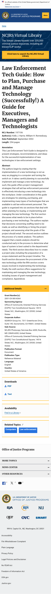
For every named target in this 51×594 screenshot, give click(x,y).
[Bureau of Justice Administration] (10, 510)
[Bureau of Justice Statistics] (25, 511)
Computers (11, 429)
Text (10, 394)
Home (4, 26)
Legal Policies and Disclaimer (13, 559)
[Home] (25, 15)
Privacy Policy (7, 553)
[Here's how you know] (25, 4)
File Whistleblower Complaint (13, 541)
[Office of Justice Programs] (5, 15)
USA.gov (5, 577)
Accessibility (6, 535)
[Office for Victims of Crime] (25, 519)
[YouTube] (21, 484)
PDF (9, 386)
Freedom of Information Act (13, 571)
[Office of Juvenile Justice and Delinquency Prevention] (10, 520)
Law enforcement (28, 429)
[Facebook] (4, 484)
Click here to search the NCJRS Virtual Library (25, 55)
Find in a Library (12, 413)
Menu (46, 15)
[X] (12, 484)
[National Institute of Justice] (41, 510)
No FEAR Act (6, 565)
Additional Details (13, 288)
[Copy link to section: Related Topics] (22, 424)
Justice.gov (6, 583)
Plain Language (7, 547)
